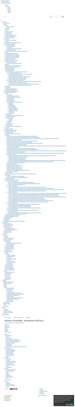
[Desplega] (12, 318)
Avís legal (41, 392)
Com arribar (8, 358)
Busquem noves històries (11, 369)
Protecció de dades (43, 391)
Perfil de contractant (10, 353)
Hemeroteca (8, 379)
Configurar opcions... (57, 404)
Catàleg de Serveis (9, 352)
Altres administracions (10, 343)
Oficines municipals (10, 349)
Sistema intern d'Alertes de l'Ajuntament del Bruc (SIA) (16, 346)
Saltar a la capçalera (5, 0)
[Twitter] (11, 388)
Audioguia (28, 317)
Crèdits (41, 388)
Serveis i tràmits (7, 347)
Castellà (9, 8)
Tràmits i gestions (9, 351)
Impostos (8, 356)
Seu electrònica (9, 344)
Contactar (6, 5)
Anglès (9, 9)
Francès (9, 12)
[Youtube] (15, 388)
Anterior (6, 332)
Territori (7, 386)
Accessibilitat (42, 393)
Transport (8, 360)
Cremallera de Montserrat (11, 361)
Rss (6, 378)
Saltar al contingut (5, 1)
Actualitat (6, 368)
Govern (7, 336)
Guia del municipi (9, 363)
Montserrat (8, 367)
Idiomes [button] (7, 6)
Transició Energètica (10, 384)
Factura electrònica (9, 355)
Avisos (7, 372)
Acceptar (71, 404)
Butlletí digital (8, 375)
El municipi (9, 317)
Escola (7, 381)
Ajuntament (6, 334)
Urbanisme (8, 383)
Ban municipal (9, 335)
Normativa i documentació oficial (12, 341)
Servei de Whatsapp (10, 371)
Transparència (9, 345)
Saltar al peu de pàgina (6, 3)
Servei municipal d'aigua (10, 350)
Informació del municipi (18, 317)
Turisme (7, 366)
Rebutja (67, 404)
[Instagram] (16, 388)
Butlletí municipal (9, 377)
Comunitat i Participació (10, 385)
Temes (5, 380)
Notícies (7, 373)
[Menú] (1, 20)
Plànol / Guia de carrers (10, 362)
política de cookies (64, 402)
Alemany (9, 11)
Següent (9, 332)
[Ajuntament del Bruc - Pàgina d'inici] (8, 17)
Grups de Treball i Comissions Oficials (13, 340)
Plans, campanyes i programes (12, 339)
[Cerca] (63, 16)
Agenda (7, 374)
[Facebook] (13, 388)
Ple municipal (8, 338)
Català (9, 7)
